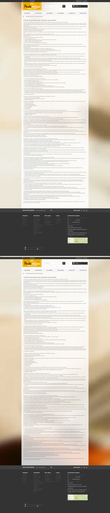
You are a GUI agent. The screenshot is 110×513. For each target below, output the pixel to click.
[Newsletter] (51, 210)
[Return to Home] (23, 16)
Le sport (57, 223)
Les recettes (83, 13)
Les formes (49, 13)
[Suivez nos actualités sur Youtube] (86, 210)
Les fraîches (38, 13)
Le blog (57, 215)
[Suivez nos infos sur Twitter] (84, 210)
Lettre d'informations (28, 210)
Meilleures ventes (37, 220)
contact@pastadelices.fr (76, 222)
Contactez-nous (37, 223)
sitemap (35, 234)
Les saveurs (60, 13)
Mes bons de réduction (49, 224)
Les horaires (36, 230)
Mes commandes (48, 217)
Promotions (36, 217)
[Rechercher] (63, 6)
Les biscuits (72, 13)
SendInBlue (61, 118)
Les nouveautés (59, 220)
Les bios (23, 223)
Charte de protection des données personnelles (34, 16)
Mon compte (48, 215)
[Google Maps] (78, 240)
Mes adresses (47, 220)
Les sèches (27, 13)
